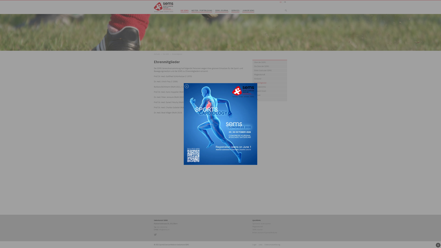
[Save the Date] (220, 124)
